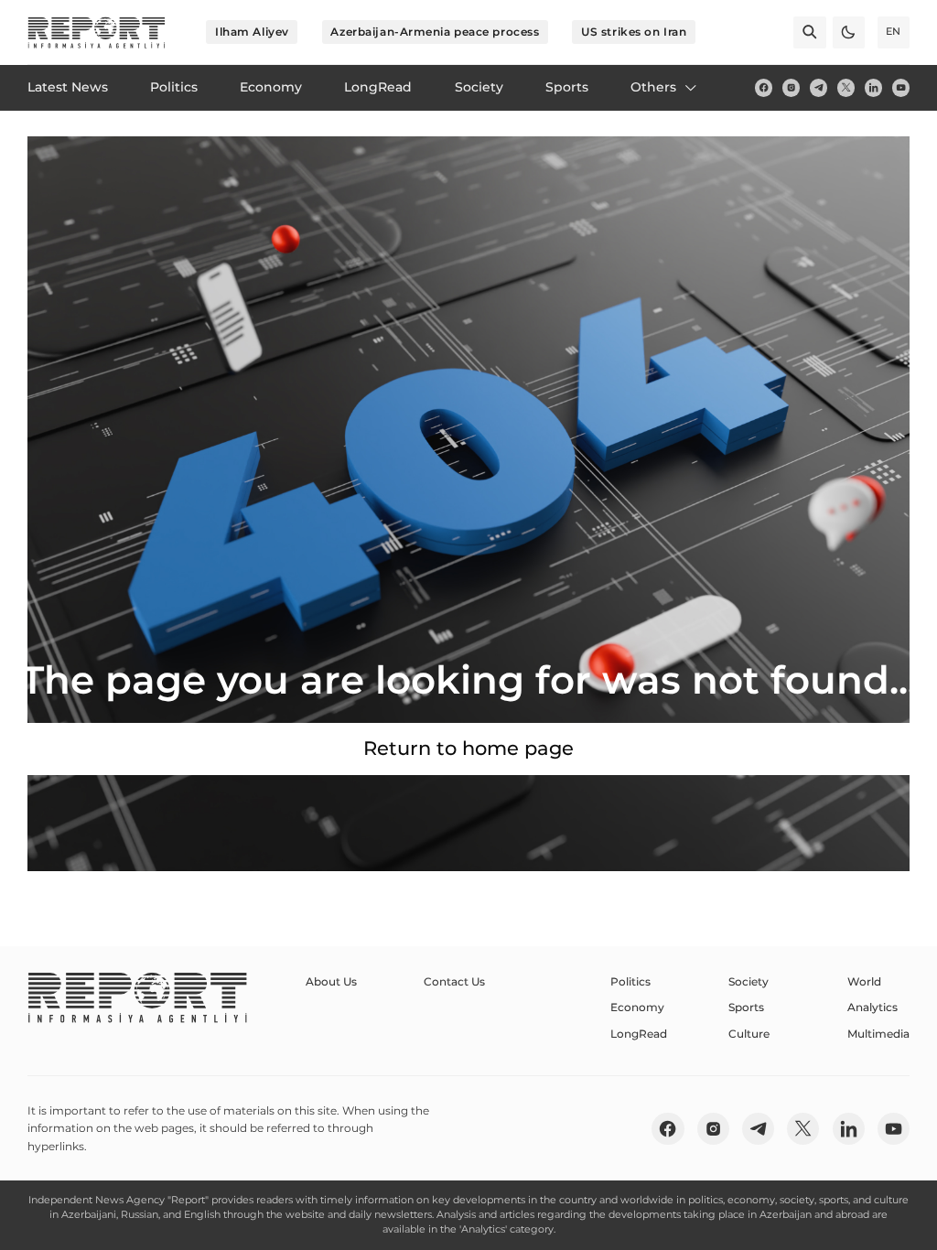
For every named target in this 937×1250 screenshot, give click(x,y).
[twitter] (846, 87)
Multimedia (878, 1033)
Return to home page (468, 748)
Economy (637, 1007)
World (864, 981)
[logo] (96, 32)
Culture (749, 1033)
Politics (630, 981)
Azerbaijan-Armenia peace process (434, 31)
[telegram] (818, 87)
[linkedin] (873, 87)
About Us (331, 981)
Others (653, 87)
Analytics (872, 1007)
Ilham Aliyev (252, 31)
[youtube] (901, 87)
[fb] (763, 87)
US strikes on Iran (633, 31)
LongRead (638, 1033)
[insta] (791, 87)
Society (748, 981)
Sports (746, 1007)
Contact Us (454, 981)
